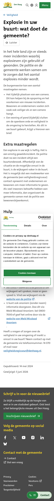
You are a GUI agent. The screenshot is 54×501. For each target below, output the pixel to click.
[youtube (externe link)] (23, 438)
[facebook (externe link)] (5, 438)
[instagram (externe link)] (33, 438)
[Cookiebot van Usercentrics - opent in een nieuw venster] (38, 218)
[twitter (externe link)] (14, 438)
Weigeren (27, 281)
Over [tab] (44, 225)
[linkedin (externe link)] (42, 438)
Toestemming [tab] (10, 225)
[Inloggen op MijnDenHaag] (36, 5)
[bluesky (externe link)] (5, 445)
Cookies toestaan (27, 273)
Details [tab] (27, 225)
